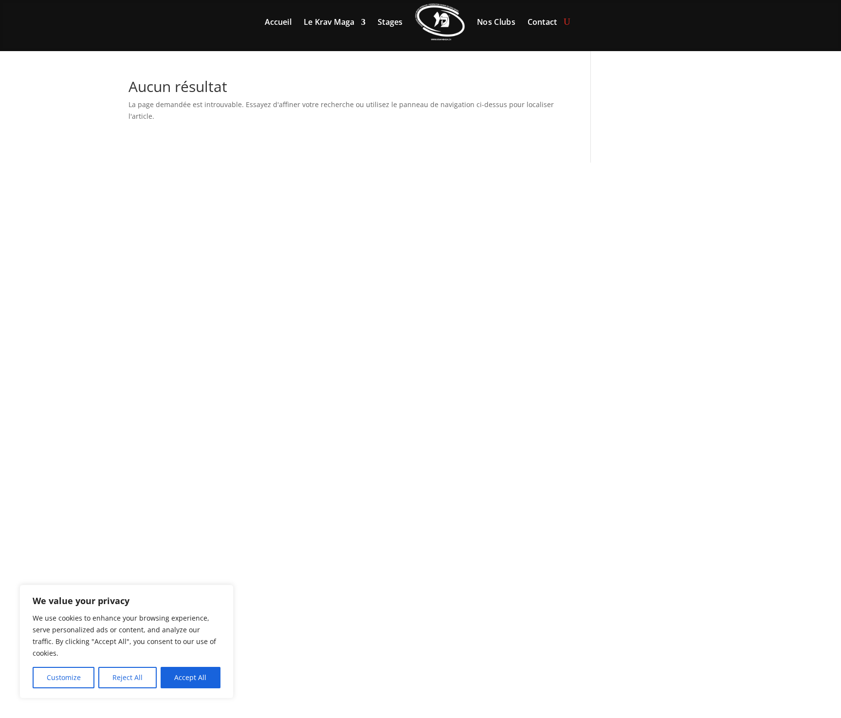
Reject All (127, 677)
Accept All (190, 677)
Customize (64, 677)
